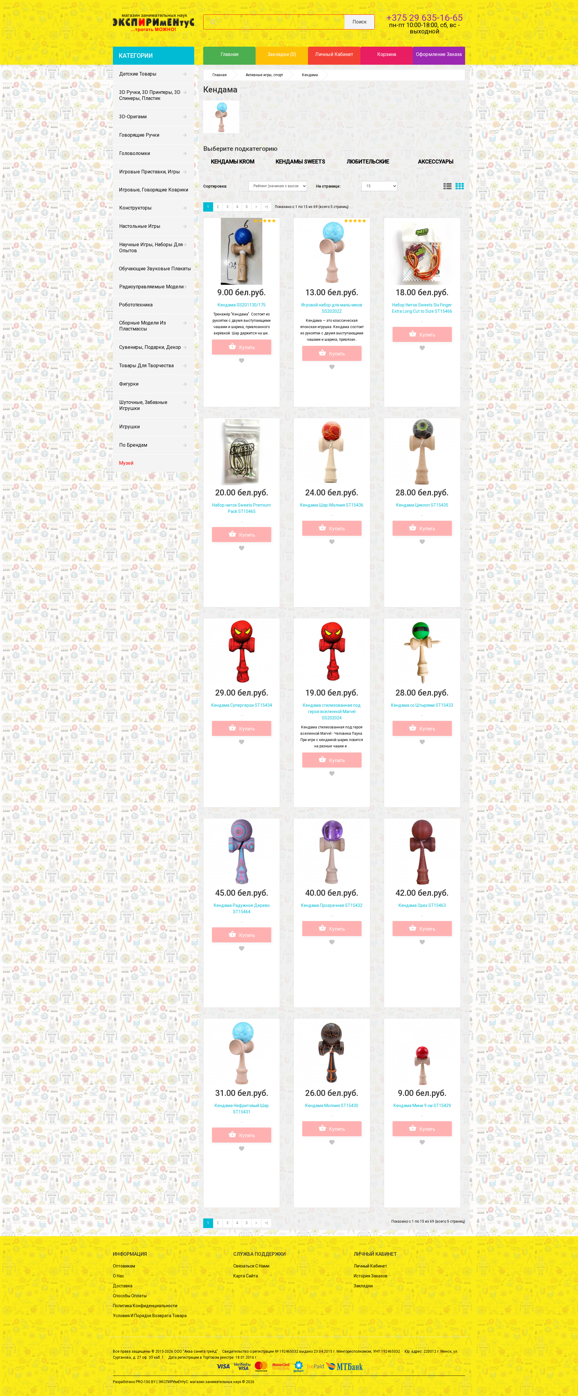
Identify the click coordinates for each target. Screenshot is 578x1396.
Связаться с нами (251, 1266)
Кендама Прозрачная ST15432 (331, 905)
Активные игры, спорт (264, 75)
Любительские (368, 161)
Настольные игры (139, 226)
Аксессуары (435, 161)
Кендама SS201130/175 (242, 304)
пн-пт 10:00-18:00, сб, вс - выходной (424, 28)
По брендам (133, 445)
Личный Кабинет (370, 1266)
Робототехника (136, 305)
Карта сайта (245, 1275)
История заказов (370, 1275)
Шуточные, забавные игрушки (143, 405)
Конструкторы (135, 208)
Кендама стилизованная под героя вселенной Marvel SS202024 (332, 711)
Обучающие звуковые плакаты (155, 268)
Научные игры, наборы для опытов (151, 247)
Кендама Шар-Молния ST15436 (331, 505)
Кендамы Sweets (300, 161)
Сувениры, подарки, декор (150, 347)
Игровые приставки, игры (149, 172)
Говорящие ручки (139, 135)
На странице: (328, 186)
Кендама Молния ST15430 (331, 1105)
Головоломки (134, 153)
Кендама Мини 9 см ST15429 (422, 1105)
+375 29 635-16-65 (425, 17)
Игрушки (129, 427)
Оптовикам (124, 1266)
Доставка (122, 1285)
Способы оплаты (130, 1295)
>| (266, 207)
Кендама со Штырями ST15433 (422, 705)
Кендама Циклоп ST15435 (422, 505)
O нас (118, 1275)
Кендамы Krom (232, 161)
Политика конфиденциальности (145, 1305)
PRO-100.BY (146, 1382)
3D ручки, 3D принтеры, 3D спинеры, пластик (149, 95)
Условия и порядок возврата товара (150, 1315)
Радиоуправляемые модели (151, 287)
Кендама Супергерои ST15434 (241, 705)
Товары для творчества (146, 365)
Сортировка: (215, 186)
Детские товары (138, 74)
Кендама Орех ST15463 (422, 905)
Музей (126, 463)
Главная (220, 75)
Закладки (363, 1285)
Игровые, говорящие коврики (153, 190)
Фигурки (128, 384)
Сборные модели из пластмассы (142, 326)
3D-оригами (133, 116)
